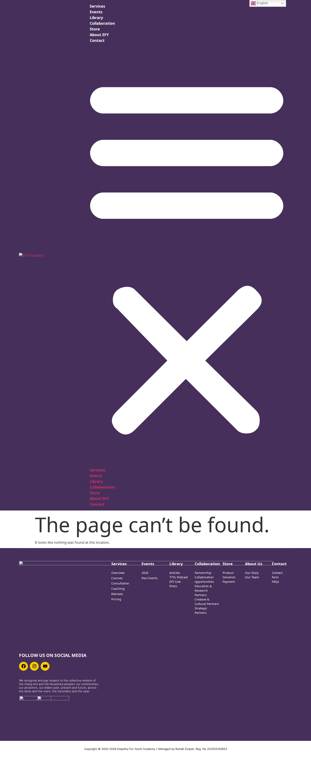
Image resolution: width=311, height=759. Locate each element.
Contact (97, 40)
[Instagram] (34, 666)
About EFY (99, 34)
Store (95, 28)
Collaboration (102, 23)
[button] (186, 255)
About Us (253, 563)
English (262, 3)
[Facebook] (23, 666)
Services (97, 6)
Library (96, 17)
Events (96, 11)
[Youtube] (45, 666)
